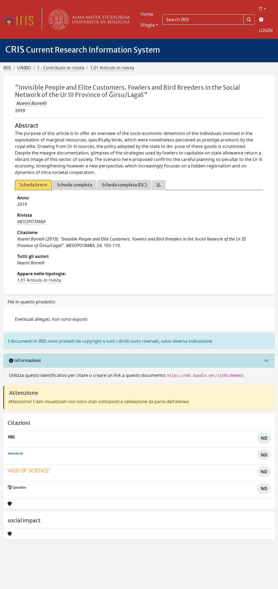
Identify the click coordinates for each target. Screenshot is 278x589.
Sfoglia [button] (148, 25)
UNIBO (24, 68)
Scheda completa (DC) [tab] (124, 184)
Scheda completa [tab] (74, 184)
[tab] (159, 185)
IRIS (7, 68)
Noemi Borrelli (31, 103)
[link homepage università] (88, 19)
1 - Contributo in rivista (60, 68)
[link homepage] (20, 19)
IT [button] (261, 9)
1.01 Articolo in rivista (112, 68)
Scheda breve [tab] (33, 184)
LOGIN (266, 30)
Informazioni (27, 360)
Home (147, 14)
